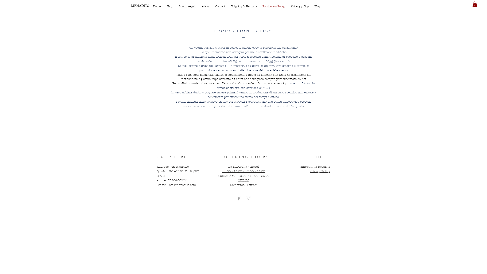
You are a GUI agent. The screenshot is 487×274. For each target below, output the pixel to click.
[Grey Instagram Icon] (248, 198)
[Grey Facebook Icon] (238, 198)
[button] (474, 4)
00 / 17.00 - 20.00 (256, 176)
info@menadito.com (182, 185)
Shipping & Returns (315, 166)
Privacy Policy (320, 171)
